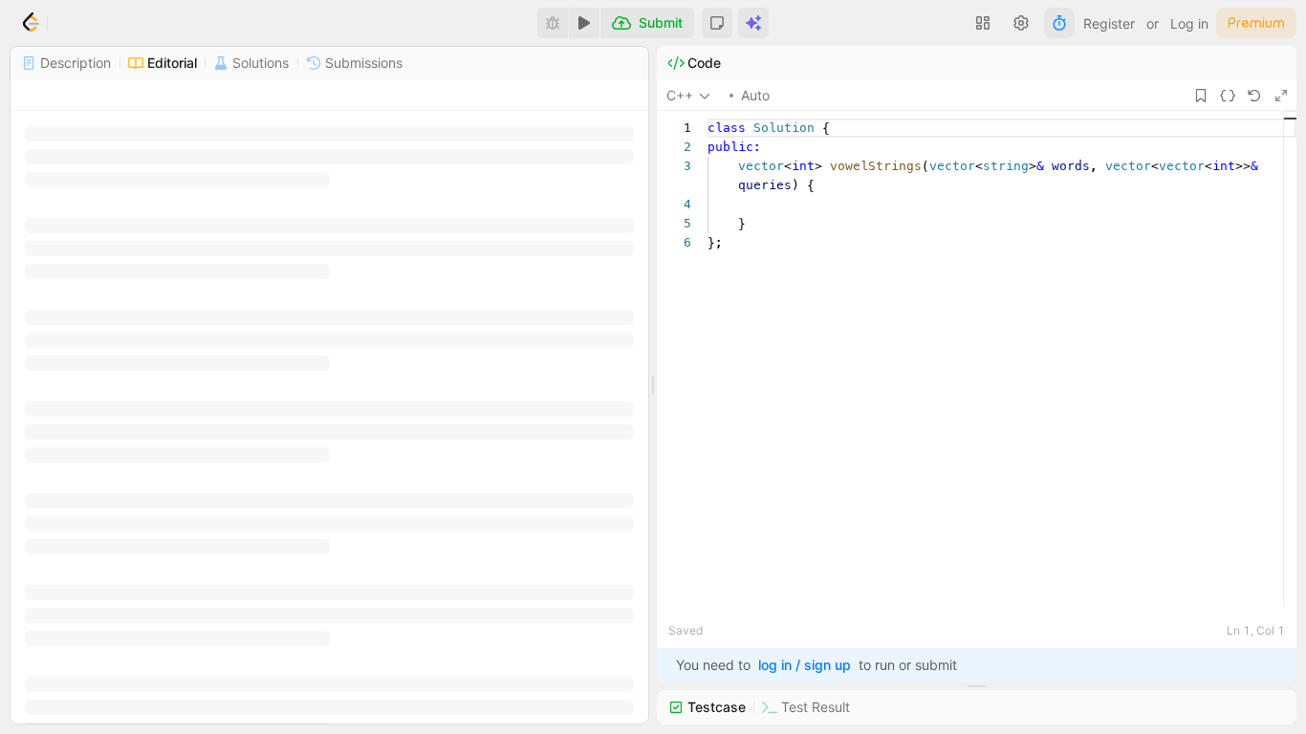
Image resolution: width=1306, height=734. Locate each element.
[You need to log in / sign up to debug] (552, 23)
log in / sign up (804, 665)
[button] (717, 23)
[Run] (584, 23)
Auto (755, 95)
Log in (1189, 23)
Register (1109, 23)
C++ (679, 95)
